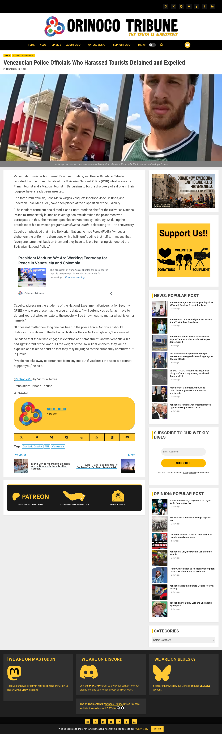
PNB (47, 446)
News (43, 44)
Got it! (157, 729)
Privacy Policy (141, 729)
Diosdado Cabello (32, 446)
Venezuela (58, 446)
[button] (161, 45)
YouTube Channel (182, 45)
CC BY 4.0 (110, 708)
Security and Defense (23, 55)
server (98, 685)
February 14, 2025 (16, 69)
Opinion (56, 44)
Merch (142, 44)
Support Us (120, 44)
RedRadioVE (23, 379)
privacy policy (189, 472)
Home (31, 44)
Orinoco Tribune (114, 704)
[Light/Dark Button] (152, 45)
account (26, 689)
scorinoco (56, 408)
